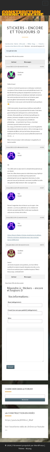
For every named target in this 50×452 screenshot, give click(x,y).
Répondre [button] (25, 66)
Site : (10, 318)
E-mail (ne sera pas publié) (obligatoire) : (23, 310)
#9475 (42, 245)
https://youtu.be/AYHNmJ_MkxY (19, 420)
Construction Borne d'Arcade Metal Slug (22, 12)
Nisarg (29, 448)
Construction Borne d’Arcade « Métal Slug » (21, 44)
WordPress (39, 445)
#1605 (42, 66)
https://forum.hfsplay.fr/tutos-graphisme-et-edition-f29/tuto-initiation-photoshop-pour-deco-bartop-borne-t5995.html (24, 237)
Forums (41, 44)
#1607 (42, 188)
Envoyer (10, 367)
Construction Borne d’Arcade (14, 46)
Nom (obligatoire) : (15, 302)
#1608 (42, 217)
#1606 (42, 147)
